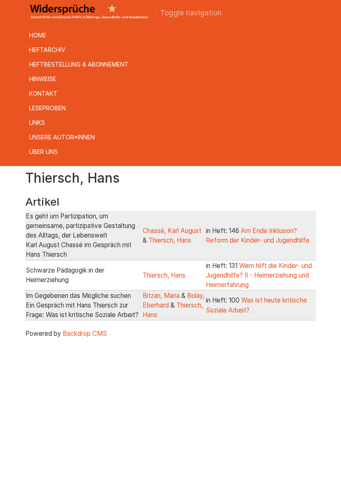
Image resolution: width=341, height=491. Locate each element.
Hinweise (42, 78)
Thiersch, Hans (169, 240)
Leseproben (47, 108)
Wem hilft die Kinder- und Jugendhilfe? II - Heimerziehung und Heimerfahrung (259, 275)
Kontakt (43, 93)
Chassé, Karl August (172, 231)
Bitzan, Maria (161, 296)
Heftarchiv (47, 49)
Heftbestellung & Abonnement (78, 64)
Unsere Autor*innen (62, 137)
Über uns (43, 151)
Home (37, 35)
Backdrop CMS (85, 333)
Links (37, 122)
